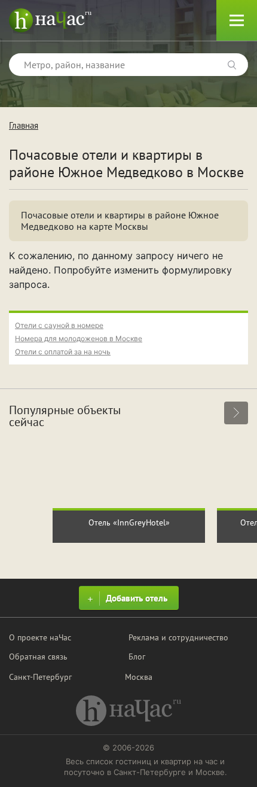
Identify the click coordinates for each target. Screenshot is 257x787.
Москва (138, 676)
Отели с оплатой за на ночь (63, 351)
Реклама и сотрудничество (178, 637)
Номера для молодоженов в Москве (78, 338)
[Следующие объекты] (236, 413)
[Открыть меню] (236, 20)
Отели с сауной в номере (59, 325)
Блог (136, 656)
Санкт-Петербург (40, 676)
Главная (23, 125)
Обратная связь (38, 656)
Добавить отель (136, 598)
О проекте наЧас (40, 637)
